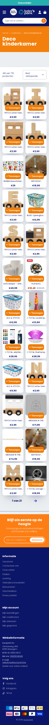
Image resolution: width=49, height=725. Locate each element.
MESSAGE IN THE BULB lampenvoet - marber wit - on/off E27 (36, 411)
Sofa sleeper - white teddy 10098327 (13, 274)
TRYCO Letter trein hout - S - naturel (13, 240)
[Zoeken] (43, 20)
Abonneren (37, 540)
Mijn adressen (9, 621)
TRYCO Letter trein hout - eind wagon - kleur (13, 411)
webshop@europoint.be (14, 662)
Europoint (28, 719)
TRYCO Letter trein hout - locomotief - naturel (13, 103)
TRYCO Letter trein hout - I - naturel (36, 103)
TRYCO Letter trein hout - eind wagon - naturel (13, 137)
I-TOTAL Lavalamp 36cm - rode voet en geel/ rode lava (36, 308)
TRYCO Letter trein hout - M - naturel (13, 479)
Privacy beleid (9, 595)
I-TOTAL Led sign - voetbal (36, 479)
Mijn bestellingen (10, 613)
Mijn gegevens (9, 625)
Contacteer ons (10, 565)
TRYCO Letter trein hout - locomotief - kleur (36, 240)
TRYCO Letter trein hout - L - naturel (36, 137)
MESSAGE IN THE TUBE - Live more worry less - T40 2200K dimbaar (13, 445)
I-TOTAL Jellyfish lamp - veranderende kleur (13, 342)
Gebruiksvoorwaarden (13, 582)
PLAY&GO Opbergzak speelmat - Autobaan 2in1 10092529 (36, 274)
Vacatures (7, 561)
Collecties (16, 33)
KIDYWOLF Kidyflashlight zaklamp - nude (36, 445)
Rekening (39, 12)
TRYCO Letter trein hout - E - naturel (13, 206)
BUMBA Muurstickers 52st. (13, 171)
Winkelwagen (45, 12)
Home (5, 33)
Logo (13, 12)
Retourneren (8, 586)
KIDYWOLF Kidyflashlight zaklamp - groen (36, 171)
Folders (6, 574)
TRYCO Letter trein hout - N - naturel (36, 376)
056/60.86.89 (16, 656)
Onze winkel (8, 570)
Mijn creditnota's (10, 617)
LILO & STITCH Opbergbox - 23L (13, 308)
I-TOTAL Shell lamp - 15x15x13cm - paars (36, 342)
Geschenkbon (9, 591)
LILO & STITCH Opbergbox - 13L (13, 376)
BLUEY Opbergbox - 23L (36, 206)
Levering (6, 578)
